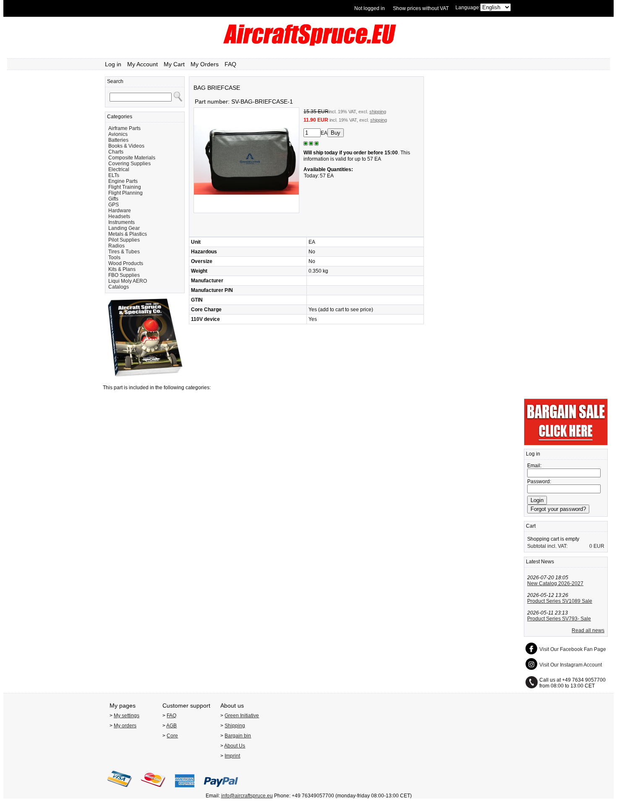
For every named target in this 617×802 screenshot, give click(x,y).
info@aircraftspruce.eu (247, 796)
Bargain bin (238, 736)
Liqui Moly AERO (127, 281)
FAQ (230, 64)
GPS (113, 205)
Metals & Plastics (127, 234)
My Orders (205, 64)
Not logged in (369, 8)
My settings (126, 716)
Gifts (113, 199)
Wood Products (125, 263)
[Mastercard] (153, 790)
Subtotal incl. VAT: (547, 546)
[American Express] (184, 790)
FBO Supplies (124, 275)
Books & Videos (126, 146)
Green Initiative (242, 716)
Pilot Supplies (124, 240)
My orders (125, 726)
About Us (234, 746)
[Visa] (119, 790)
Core (172, 736)
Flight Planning (125, 193)
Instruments (121, 222)
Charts (115, 152)
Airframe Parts (124, 128)
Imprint (232, 756)
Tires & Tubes (124, 252)
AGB (171, 726)
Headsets (119, 216)
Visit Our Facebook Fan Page (572, 649)
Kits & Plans (122, 269)
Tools (114, 257)
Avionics (118, 134)
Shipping (235, 726)
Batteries (118, 140)
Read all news (588, 630)
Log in (113, 64)
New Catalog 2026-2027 (555, 583)
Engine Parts (123, 181)
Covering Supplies (129, 164)
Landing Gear (124, 228)
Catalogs (118, 287)
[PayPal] (221, 790)
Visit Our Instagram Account (570, 665)
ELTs (113, 175)
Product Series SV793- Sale (559, 619)
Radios (116, 246)
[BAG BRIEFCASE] (246, 211)
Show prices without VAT (421, 8)
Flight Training (124, 187)
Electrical (118, 169)
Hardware (119, 211)
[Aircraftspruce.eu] (308, 44)
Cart (531, 526)
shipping (377, 111)
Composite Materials (131, 158)
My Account (142, 64)
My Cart (174, 64)
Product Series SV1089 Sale (559, 601)
